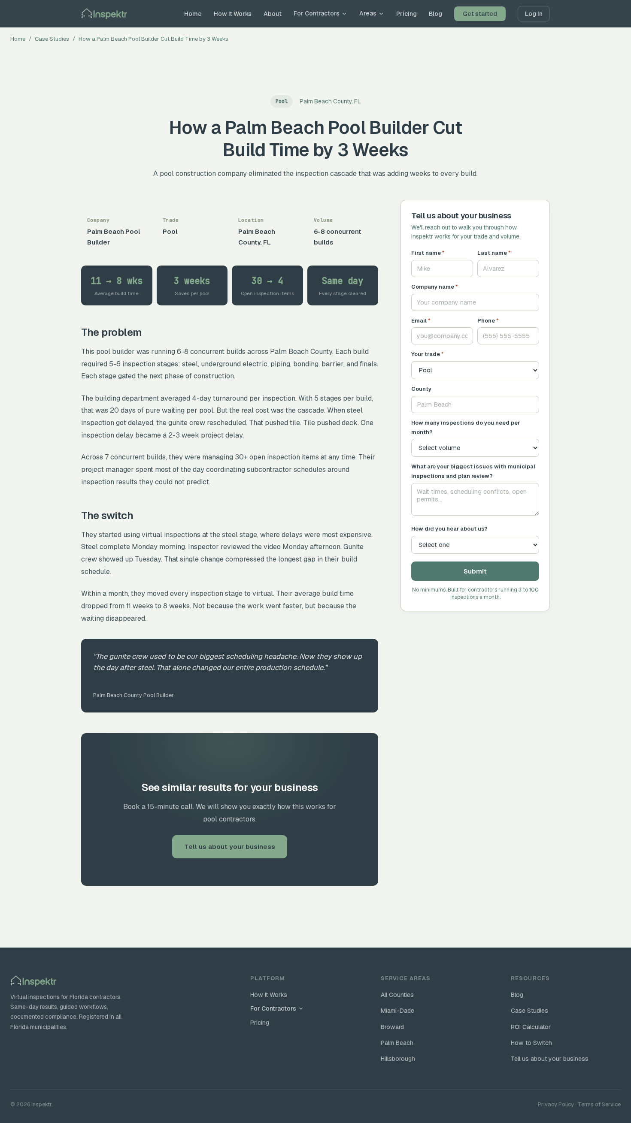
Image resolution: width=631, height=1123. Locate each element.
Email (421, 320)
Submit (475, 571)
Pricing (406, 14)
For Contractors (317, 13)
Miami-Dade (397, 1010)
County (421, 388)
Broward (392, 1027)
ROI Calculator (531, 1027)
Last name (494, 253)
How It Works (233, 14)
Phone (488, 320)
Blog (435, 14)
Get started (480, 14)
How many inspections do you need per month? (465, 427)
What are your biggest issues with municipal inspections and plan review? (473, 471)
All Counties (397, 995)
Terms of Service (599, 1104)
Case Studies (52, 38)
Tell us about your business (229, 846)
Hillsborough (398, 1059)
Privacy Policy (556, 1104)
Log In (534, 14)
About (273, 14)
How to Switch (531, 1043)
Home (193, 14)
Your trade (427, 354)
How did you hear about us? (449, 528)
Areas (367, 13)
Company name (434, 286)
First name (428, 253)
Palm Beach (397, 1043)
